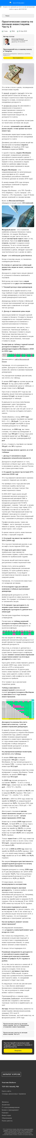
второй (13, 93)
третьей (21, 93)
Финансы (5, 1102)
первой (6, 93)
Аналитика (6, 1105)
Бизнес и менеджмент (10, 1110)
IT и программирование (11, 1107)
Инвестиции (6, 1115)
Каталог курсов (11, 1074)
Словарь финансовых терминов (14, 1094)
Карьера (5, 1113)
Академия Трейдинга (11, 998)
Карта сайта (6, 1091)
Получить (18, 1050)
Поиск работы (7, 1121)
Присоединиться (18, 58)
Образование (7, 1118)
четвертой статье (10, 106)
